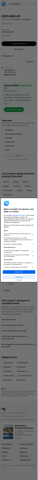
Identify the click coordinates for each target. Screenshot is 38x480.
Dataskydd (19, 280)
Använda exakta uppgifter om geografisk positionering (16, 251)
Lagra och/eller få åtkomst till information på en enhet (17, 234)
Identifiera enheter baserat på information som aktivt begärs (16, 255)
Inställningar (19, 277)
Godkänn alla (19, 272)
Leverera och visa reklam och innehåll (15, 267)
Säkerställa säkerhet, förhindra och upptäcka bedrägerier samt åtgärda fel (17, 263)
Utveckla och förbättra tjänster (13, 244)
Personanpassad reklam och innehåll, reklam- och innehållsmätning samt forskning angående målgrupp (17, 239)
